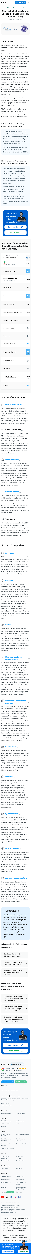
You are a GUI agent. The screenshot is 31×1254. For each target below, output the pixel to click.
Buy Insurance (20, 2)
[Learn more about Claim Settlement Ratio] (23, 405)
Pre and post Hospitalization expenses (15, 702)
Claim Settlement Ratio (13, 405)
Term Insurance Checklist (20, 1139)
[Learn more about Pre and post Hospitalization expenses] (29, 702)
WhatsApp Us (21, 1081)
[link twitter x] (7, 1197)
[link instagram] (15, 1197)
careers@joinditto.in (6, 1105)
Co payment (9, 553)
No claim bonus (10, 747)
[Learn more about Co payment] (15, 553)
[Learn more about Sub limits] (13, 625)
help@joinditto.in (15, 1090)
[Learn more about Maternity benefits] (20, 848)
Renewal (3, 1187)
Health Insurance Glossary (21, 1183)
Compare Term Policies (22, 1144)
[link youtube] (2, 1197)
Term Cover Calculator (7, 1148)
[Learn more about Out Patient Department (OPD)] (28, 878)
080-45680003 (5, 1090)
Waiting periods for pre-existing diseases (14, 658)
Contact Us (19, 1192)
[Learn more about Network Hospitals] (20, 492)
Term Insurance (20, 1113)
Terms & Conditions (6, 1176)
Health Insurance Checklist (6, 1139)
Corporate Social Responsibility (21, 1188)
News (17, 1123)
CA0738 (9, 1211)
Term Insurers (20, 1179)
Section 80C (19, 1168)
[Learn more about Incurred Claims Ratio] (22, 430)
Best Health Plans (6, 1161)
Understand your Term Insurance (22, 1135)
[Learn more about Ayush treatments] (19, 814)
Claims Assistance (6, 1182)
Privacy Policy (20, 1176)
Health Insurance (6, 1113)
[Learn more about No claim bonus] (17, 747)
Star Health (13, 126)
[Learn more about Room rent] (14, 580)
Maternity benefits (12, 848)
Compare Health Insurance (15, 7)
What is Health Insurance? (5, 1157)
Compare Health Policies (6, 1144)
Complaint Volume (12, 459)
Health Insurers (5, 1179)
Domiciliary (9, 776)
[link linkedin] (11, 1197)
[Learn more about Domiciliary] (14, 777)
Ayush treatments (12, 814)
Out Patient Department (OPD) (16, 878)
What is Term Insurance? (19, 1157)
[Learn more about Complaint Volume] (19, 459)
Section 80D (4, 1168)
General (3, 1126)
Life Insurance (20, 1121)
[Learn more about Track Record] (16, 519)
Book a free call (9, 1081)
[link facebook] (19, 1197)
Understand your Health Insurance (6, 1135)
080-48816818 (5, 1096)
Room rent (9, 580)
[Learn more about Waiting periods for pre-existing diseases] (29, 658)
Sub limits (8, 625)
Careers (7, 1192)
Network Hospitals (12, 492)
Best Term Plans (20, 1161)
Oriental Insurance (15, 163)
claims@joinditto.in (15, 1096)
